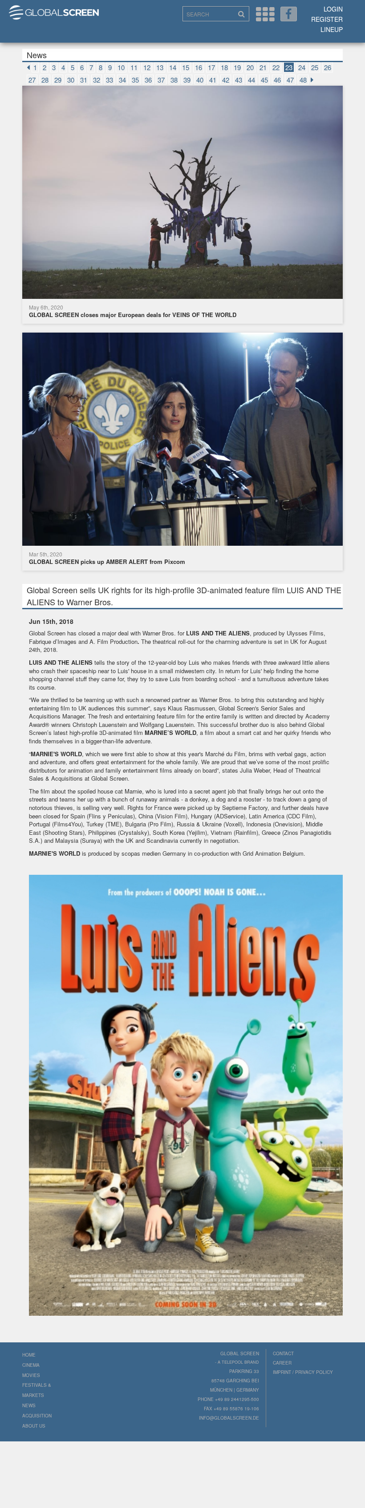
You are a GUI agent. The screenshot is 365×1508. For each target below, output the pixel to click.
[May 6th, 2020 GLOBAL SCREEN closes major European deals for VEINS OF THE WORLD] (182, 193)
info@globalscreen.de (229, 1418)
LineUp (331, 29)
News (29, 1405)
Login (333, 8)
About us (33, 1426)
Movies (31, 1375)
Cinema (31, 1365)
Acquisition (37, 1416)
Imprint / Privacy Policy (303, 1372)
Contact (283, 1353)
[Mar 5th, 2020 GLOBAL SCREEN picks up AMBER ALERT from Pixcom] (182, 440)
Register (327, 19)
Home (29, 1355)
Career (282, 1363)
